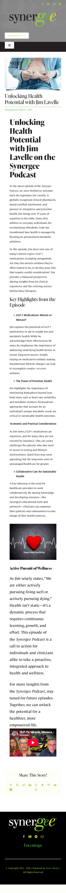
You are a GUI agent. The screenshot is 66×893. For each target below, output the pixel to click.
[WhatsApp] (36, 785)
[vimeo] (54, 4)
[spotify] (60, 4)
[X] (17, 785)
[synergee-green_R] (33, 9)
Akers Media (52, 868)
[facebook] (42, 4)
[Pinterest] (48, 785)
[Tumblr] (42, 785)
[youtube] (48, 4)
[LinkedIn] (30, 785)
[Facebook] (11, 785)
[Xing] (11, 790)
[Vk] (55, 785)
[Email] (36, 790)
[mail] (42, 836)
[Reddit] (23, 785)
